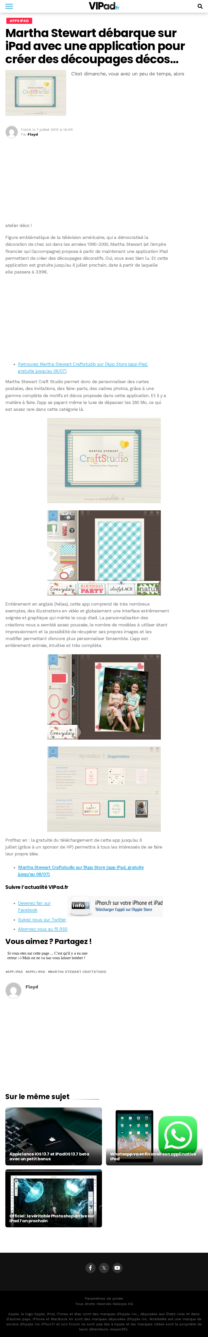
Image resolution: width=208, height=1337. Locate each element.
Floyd (33, 134)
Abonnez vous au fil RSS (42, 929)
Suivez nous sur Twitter (42, 919)
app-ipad (15, 972)
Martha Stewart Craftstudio (78, 972)
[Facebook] (90, 1268)
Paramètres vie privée (104, 1298)
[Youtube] (117, 1268)
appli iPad (36, 972)
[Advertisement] (103, 316)
